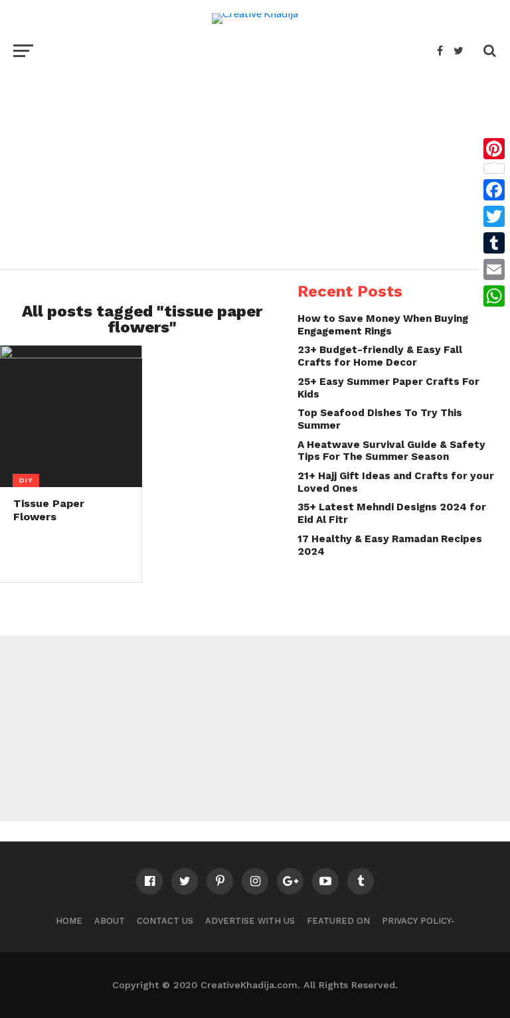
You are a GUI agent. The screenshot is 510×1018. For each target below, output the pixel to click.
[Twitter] (494, 216)
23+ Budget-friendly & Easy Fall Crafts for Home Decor (380, 356)
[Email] (494, 269)
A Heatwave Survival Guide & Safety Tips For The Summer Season (391, 451)
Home (69, 921)
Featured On (338, 921)
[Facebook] (494, 190)
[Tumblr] (494, 243)
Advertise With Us (250, 921)
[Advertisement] (255, 163)
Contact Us (165, 921)
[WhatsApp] (494, 296)
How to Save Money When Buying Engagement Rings (383, 325)
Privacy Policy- (418, 921)
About (109, 921)
